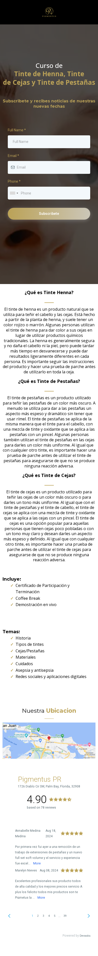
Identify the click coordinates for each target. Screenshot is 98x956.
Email (13, 156)
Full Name (17, 130)
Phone (14, 181)
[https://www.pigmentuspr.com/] (49, 12)
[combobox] (14, 193)
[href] (49, 741)
